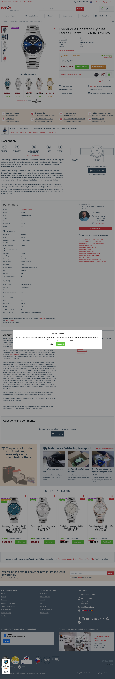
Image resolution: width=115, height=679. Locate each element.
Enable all (60, 344)
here (71, 340)
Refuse (52, 344)
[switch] (6, 672)
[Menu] (9, 660)
